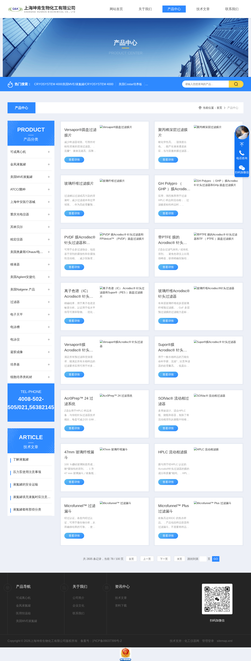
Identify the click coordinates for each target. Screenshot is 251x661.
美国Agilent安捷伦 (22, 277)
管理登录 (208, 640)
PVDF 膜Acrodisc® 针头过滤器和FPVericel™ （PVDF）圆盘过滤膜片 (80, 240)
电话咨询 (241, 158)
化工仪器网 (191, 640)
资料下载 (121, 605)
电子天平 (16, 314)
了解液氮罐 (21, 459)
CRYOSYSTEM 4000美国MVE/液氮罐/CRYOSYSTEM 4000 (73, 84)
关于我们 (145, 9)
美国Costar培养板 (130, 84)
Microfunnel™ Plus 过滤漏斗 (173, 508)
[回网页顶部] (242, 144)
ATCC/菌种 (18, 189)
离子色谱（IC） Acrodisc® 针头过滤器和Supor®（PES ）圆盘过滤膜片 (79, 294)
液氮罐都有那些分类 (27, 509)
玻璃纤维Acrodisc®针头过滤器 (174, 293)
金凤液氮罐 (18, 164)
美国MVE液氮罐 (21, 177)
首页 (219, 107)
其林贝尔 (16, 227)
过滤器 (15, 302)
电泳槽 (15, 327)
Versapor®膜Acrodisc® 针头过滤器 (78, 348)
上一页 (147, 558)
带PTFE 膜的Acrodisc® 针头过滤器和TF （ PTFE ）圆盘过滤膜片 (173, 240)
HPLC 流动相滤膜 (172, 452)
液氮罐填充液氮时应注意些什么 (32, 497)
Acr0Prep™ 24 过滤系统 (78, 401)
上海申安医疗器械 (22, 202)
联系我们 (232, 9)
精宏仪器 (16, 239)
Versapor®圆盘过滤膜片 (80, 132)
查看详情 (74, 159)
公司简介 (78, 597)
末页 (179, 558)
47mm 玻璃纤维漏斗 (79, 455)
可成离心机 (18, 152)
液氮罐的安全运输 (25, 484)
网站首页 (116, 9)
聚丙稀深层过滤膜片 (173, 132)
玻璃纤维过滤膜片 (79, 183)
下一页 (164, 558)
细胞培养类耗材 (21, 377)
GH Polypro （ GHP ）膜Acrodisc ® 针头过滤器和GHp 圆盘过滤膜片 (173, 186)
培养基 (15, 364)
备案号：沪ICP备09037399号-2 (101, 640)
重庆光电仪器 (19, 214)
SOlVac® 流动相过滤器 (173, 401)
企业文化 (78, 605)
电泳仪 (15, 339)
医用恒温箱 (23, 613)
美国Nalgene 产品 (22, 289)
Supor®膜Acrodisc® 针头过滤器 (172, 348)
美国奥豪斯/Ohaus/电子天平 (27, 252)
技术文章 (203, 9)
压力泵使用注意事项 (27, 472)
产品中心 (174, 9)
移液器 (15, 264)
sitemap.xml (224, 640)
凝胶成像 (16, 352)
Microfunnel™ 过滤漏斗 (79, 508)
